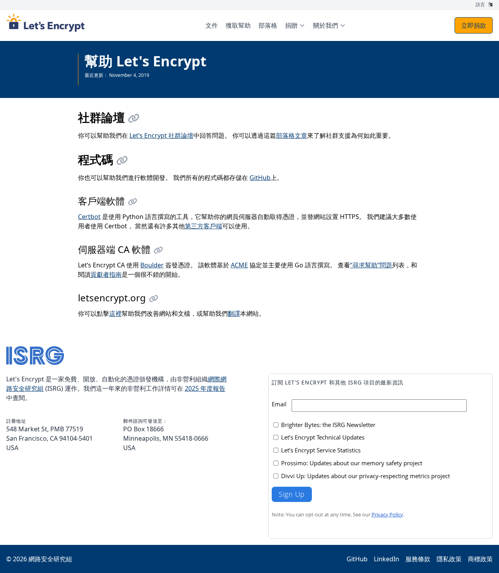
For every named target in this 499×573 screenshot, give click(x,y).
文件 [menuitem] (211, 25)
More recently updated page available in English (137, 81)
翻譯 (234, 313)
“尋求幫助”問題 (371, 265)
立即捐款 (473, 25)
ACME (239, 265)
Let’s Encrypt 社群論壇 (161, 135)
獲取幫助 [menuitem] (238, 25)
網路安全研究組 (50, 559)
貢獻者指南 (106, 274)
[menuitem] (295, 25)
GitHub (260, 177)
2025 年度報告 (205, 388)
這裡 (115, 313)
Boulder (152, 265)
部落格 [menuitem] (267, 25)
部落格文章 (291, 135)
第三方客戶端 (203, 226)
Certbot (89, 216)
